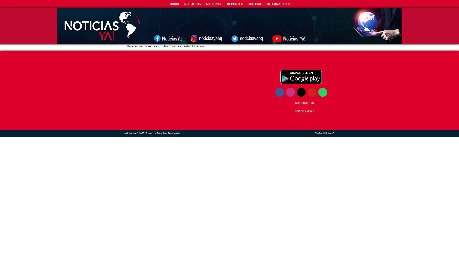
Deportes (235, 4)
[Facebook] (279, 92)
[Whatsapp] (322, 92)
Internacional (279, 4)
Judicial (255, 4)
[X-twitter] (301, 92)
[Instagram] (290, 92)
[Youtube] (311, 92)
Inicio (174, 4)
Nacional (214, 4)
